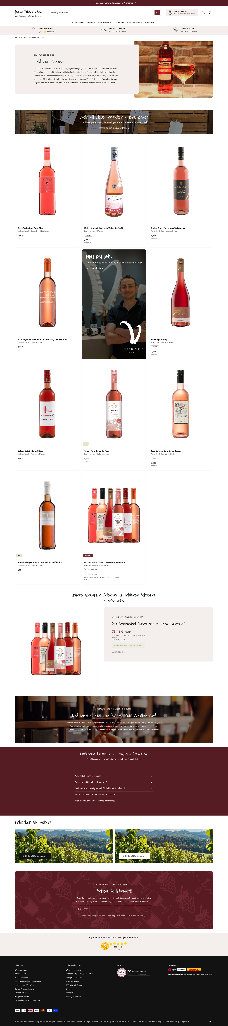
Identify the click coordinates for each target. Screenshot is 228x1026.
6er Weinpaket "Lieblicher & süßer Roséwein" (105, 562)
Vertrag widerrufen (73, 996)
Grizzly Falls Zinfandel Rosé (96, 451)
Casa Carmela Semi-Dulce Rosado (166, 451)
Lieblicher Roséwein (36, 37)
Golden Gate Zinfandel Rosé (30, 451)
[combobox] (105, 12)
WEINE (90, 22)
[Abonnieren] (149, 909)
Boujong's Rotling (159, 339)
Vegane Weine (21, 992)
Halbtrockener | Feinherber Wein (28, 981)
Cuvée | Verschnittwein (24, 989)
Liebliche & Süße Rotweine (133, 856)
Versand (127, 640)
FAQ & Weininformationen (76, 985)
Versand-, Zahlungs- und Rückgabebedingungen (147, 1022)
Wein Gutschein (72, 981)
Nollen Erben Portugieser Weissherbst (168, 228)
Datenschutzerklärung (137, 916)
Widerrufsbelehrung (123, 1022)
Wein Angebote (21, 970)
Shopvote (50, 32)
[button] (210, 12)
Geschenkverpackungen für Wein (79, 973)
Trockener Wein (21, 973)
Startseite (21, 37)
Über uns (69, 989)
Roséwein (65, 83)
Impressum (185, 1022)
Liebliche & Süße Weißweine (34, 856)
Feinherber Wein (21, 977)
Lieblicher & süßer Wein (24, 985)
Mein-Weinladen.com (30, 1022)
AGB (113, 1022)
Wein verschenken (73, 970)
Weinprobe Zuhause (74, 977)
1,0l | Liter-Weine (22, 996)
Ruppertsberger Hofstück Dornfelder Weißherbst (40, 562)
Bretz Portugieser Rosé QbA (30, 228)
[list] (114, 30)
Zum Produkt (117, 652)
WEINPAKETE (103, 22)
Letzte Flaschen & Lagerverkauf (27, 1000)
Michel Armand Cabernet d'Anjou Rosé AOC (103, 228)
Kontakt (69, 992)
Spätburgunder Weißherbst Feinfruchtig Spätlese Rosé (42, 339)
